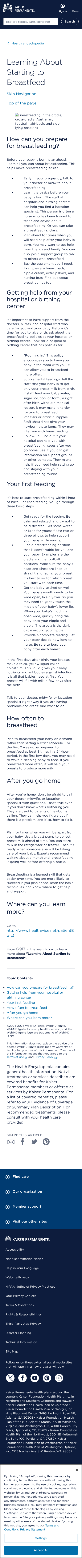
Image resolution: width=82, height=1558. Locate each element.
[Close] (77, 1470)
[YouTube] (34, 1378)
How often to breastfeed (27, 1008)
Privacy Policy (43, 1057)
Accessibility (14, 1249)
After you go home (22, 1013)
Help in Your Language (22, 1268)
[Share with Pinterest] (46, 1141)
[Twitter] (9, 1378)
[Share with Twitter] (34, 1141)
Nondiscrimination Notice (24, 1258)
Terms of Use (15, 1057)
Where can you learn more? (29, 1018)
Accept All (41, 1550)
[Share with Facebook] (23, 1141)
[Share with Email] (11, 1141)
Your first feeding (21, 1003)
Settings (40, 1538)
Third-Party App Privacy (23, 1323)
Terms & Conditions (19, 1305)
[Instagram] (58, 1378)
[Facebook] (22, 1378)
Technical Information (21, 1342)
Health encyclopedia (26, 43)
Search (70, 21)
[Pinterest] (46, 1378)
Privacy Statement (32, 1529)
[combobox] (30, 21)
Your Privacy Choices (20, 1296)
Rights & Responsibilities (23, 1314)
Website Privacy (17, 1277)
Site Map (11, 1351)
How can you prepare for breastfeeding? (40, 987)
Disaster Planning (18, 1333)
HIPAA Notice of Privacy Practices (30, 1286)
